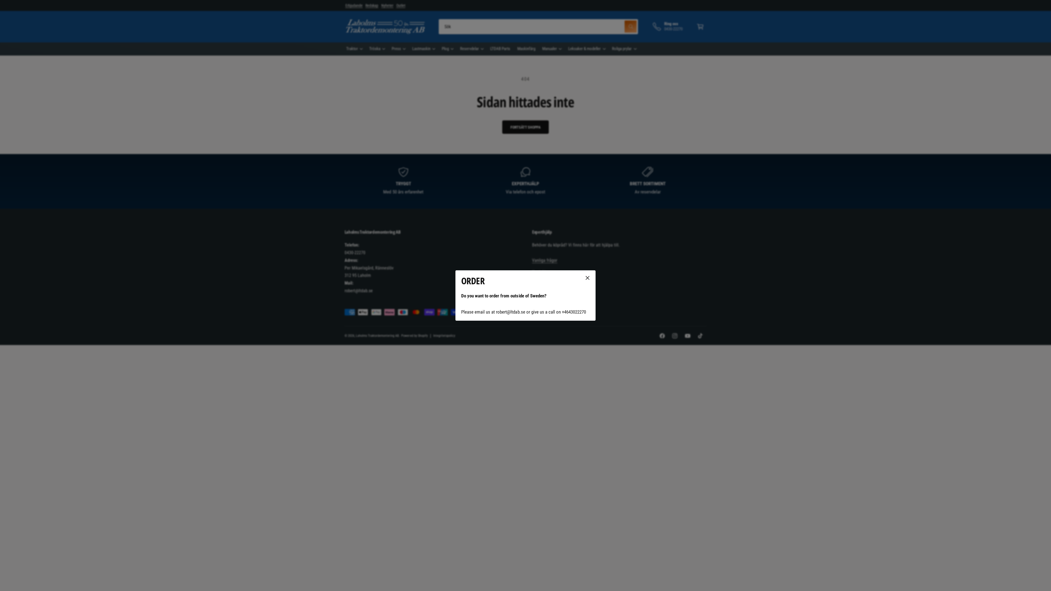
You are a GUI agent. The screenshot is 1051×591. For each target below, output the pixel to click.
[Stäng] (587, 278)
